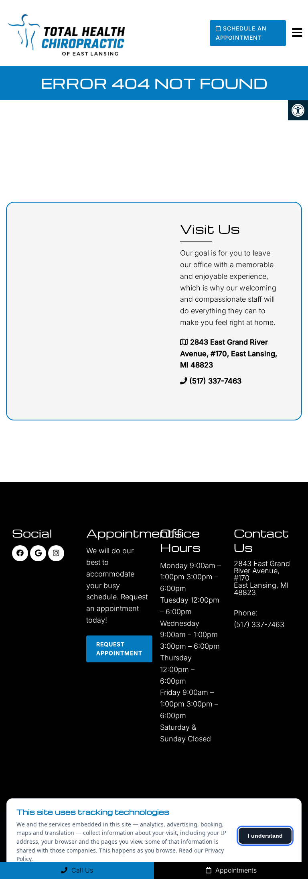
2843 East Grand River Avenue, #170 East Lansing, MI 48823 (262, 578)
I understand (265, 835)
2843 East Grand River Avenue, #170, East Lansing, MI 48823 (228, 353)
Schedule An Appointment (241, 33)
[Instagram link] (56, 553)
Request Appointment (119, 648)
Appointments (235, 870)
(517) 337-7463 (215, 381)
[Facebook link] (20, 553)
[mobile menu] (297, 33)
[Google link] (38, 553)
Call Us (81, 870)
